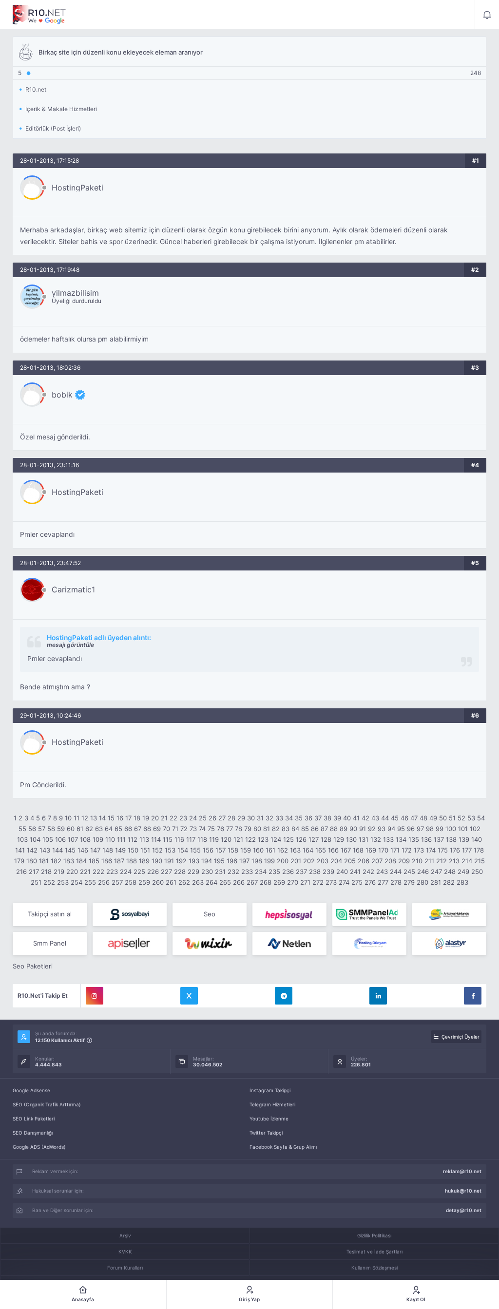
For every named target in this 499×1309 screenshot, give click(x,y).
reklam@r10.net (462, 1171)
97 (420, 829)
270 (292, 882)
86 (315, 829)
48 (423, 818)
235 (274, 871)
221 (85, 871)
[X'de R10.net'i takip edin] (189, 996)
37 (318, 818)
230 (207, 871)
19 (145, 818)
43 (375, 818)
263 (198, 882)
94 (391, 829)
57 (41, 829)
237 (301, 871)
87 (324, 829)
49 (433, 818)
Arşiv (125, 1235)
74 (202, 829)
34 (289, 818)
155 (195, 850)
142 (32, 850)
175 (443, 850)
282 (449, 882)
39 (337, 818)
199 (269, 861)
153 (170, 850)
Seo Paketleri (33, 966)
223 (112, 871)
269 (279, 882)
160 (258, 850)
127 (313, 839)
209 (404, 861)
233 (247, 871)
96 (411, 829)
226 (153, 871)
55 (22, 829)
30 (251, 818)
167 (346, 850)
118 (202, 839)
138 (451, 839)
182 (56, 861)
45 (395, 818)
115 (168, 839)
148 (107, 850)
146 (82, 850)
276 (370, 882)
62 (89, 829)
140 (476, 839)
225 (139, 871)
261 (171, 882)
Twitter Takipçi (266, 1133)
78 (238, 829)
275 (357, 882)
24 (193, 818)
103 (22, 839)
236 (288, 871)
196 (232, 861)
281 (435, 882)
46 (404, 818)
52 (461, 818)
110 (110, 839)
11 (76, 818)
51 (452, 818)
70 (166, 829)
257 (117, 882)
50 (443, 818)
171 (395, 850)
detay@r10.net (463, 1210)
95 (401, 829)
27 (222, 818)
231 (220, 871)
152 (157, 850)
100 (450, 829)
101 (463, 829)
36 (308, 818)
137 (439, 839)
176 (455, 850)
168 (358, 850)
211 (429, 861)
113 (144, 839)
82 (276, 829)
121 (238, 839)
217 (34, 871)
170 (383, 850)
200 (282, 861)
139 (464, 839)
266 (239, 882)
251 (36, 882)
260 (158, 882)
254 (76, 882)
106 (60, 839)
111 (121, 839)
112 (132, 839)
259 (144, 882)
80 (257, 829)
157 (220, 850)
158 (233, 850)
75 (211, 829)
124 (275, 839)
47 (414, 818)
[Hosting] (289, 943)
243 (382, 871)
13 (93, 818)
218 (46, 871)
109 (98, 839)
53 (471, 818)
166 (333, 850)
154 (182, 850)
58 (51, 829)
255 (90, 882)
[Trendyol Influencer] (210, 943)
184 (81, 861)
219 (59, 871)
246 (423, 871)
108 (85, 839)
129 (338, 839)
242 (368, 871)
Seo (209, 914)
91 (362, 829)
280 (422, 882)
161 (270, 850)
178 (479, 850)
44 (385, 818)
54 (481, 818)
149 (120, 850)
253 (63, 882)
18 (137, 818)
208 (390, 861)
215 (479, 861)
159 (245, 850)
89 (343, 829)
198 (256, 861)
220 (72, 871)
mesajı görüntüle (70, 644)
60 (71, 829)
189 (144, 861)
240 (342, 871)
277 (383, 882)
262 (184, 882)
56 (32, 829)
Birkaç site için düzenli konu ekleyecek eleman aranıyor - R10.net (39, 14)
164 (308, 850)
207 (377, 861)
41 (356, 818)
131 (363, 839)
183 (68, 861)
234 (261, 871)
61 (80, 829)
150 (133, 850)
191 (169, 861)
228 (180, 871)
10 (68, 818)
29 (241, 818)
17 (128, 818)
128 (326, 839)
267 (252, 882)
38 (327, 818)
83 (285, 829)
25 (203, 818)
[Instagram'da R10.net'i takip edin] (94, 996)
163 (295, 850)
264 (211, 882)
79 (247, 829)
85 (305, 829)
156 (208, 850)
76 (220, 829)
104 (35, 839)
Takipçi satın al (50, 914)
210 (417, 861)
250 (477, 871)
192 (181, 861)
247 (436, 871)
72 (184, 829)
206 (363, 861)
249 (463, 871)
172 (407, 850)
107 (73, 839)
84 (295, 829)
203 (322, 861)
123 (263, 839)
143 (44, 850)
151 (145, 850)
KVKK (125, 1251)
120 (226, 839)
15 (111, 818)
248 (450, 871)
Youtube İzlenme (269, 1118)
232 (233, 871)
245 (409, 871)
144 (57, 850)
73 (193, 829)
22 (173, 818)
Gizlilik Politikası (374, 1235)
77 (229, 829)
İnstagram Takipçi (270, 1090)
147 (95, 850)
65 (118, 829)
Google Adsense (31, 1090)
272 (318, 882)
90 (353, 829)
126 (301, 839)
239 (328, 871)
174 (431, 850)
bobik (62, 394)
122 (250, 839)
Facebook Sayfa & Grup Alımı (283, 1147)
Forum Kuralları (125, 1268)
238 (315, 871)
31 (260, 818)
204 (336, 861)
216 (21, 871)
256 (104, 882)
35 (299, 818)
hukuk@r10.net (463, 1191)
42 (365, 818)
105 (47, 839)
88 (334, 829)
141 (20, 850)
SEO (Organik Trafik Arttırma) (47, 1104)
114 (156, 839)
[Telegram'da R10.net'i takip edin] (283, 996)
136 (426, 839)
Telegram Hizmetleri (272, 1104)
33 (279, 818)
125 (288, 839)
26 (212, 818)
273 (331, 882)
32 (269, 818)
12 (84, 818)
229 (193, 871)
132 (375, 839)
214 (466, 861)
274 (344, 882)
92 (372, 829)
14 (102, 818)
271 (305, 882)
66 (128, 829)
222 (98, 871)
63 (99, 829)
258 (130, 882)
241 (355, 871)
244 (396, 871)
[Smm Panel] (130, 914)
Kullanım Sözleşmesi (374, 1268)
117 (190, 839)
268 (265, 882)
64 (109, 829)
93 (381, 829)
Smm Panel (49, 943)
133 (388, 839)
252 (49, 882)
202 (309, 861)
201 (295, 861)
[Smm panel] (369, 914)
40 (347, 818)
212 (441, 861)
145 (70, 850)
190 (157, 861)
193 (194, 861)
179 (19, 861)
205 (350, 861)
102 (475, 829)
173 (419, 850)
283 (462, 882)
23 (183, 818)
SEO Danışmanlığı (33, 1133)
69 (157, 829)
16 (119, 818)
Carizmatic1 (73, 589)
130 (351, 839)
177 (467, 850)
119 (214, 839)
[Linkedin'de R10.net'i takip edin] (378, 996)
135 (413, 839)
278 (396, 882)
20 (155, 818)
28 (231, 818)
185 (94, 861)
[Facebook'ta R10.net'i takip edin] (472, 996)
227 (166, 871)
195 (219, 861)
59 (61, 829)
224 (126, 871)
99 (439, 829)
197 (244, 861)
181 (44, 861)
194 (206, 861)
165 (320, 850)
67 (137, 829)
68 (147, 829)
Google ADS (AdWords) (39, 1147)
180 (31, 861)
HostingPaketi (77, 187)
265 (225, 882)
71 (175, 829)
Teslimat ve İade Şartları (374, 1251)
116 (179, 839)
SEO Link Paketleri (34, 1118)
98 (430, 829)
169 (370, 850)
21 (164, 818)
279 (409, 882)
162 (282, 850)
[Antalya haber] (449, 914)
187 (119, 861)
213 (454, 861)
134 (401, 839)
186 (106, 861)
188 (131, 861)
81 (266, 829)
